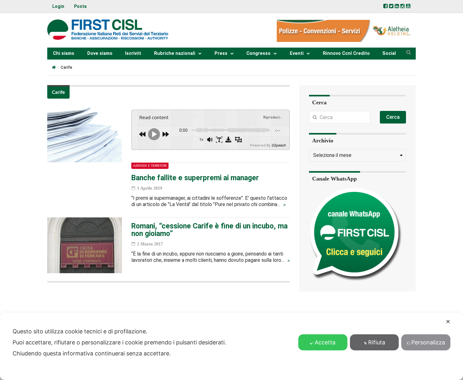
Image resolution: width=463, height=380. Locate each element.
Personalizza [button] (428, 342)
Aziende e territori (150, 165)
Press (220, 53)
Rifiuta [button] (376, 342)
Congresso (258, 53)
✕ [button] (448, 321)
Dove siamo (99, 53)
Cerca (393, 117)
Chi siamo (63, 53)
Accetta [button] (325, 342)
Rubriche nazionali (174, 53)
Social (389, 53)
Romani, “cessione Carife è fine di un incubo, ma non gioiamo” (209, 230)
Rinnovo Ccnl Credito (346, 53)
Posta (80, 6)
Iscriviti (133, 53)
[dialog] (231, 346)
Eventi (297, 53)
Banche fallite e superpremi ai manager (195, 178)
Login (58, 6)
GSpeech (279, 145)
